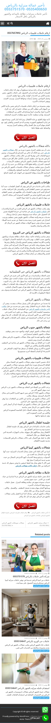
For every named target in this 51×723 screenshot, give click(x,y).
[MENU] (2, 23)
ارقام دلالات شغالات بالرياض (26, 466)
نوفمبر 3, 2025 (43, 573)
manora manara (30, 573)
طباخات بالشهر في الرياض (32, 515)
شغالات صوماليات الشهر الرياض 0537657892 (13, 524)
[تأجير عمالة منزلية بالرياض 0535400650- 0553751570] (47, 23)
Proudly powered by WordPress (15, 716)
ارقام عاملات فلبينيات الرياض (19, 513)
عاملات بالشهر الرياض (38, 211)
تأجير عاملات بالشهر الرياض (39, 513)
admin (32, 39)
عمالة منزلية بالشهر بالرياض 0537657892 (38, 524)
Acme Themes (25, 719)
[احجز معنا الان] (45, 718)
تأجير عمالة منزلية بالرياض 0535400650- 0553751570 (25, 7)
